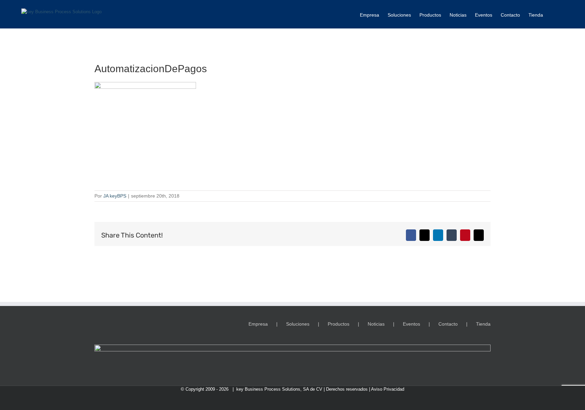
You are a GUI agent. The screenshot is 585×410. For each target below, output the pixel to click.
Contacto (448, 324)
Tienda (483, 324)
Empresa (258, 324)
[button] (553, 14)
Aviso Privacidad (387, 389)
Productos (338, 324)
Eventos (411, 324)
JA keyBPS (114, 196)
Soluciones (297, 324)
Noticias (376, 324)
